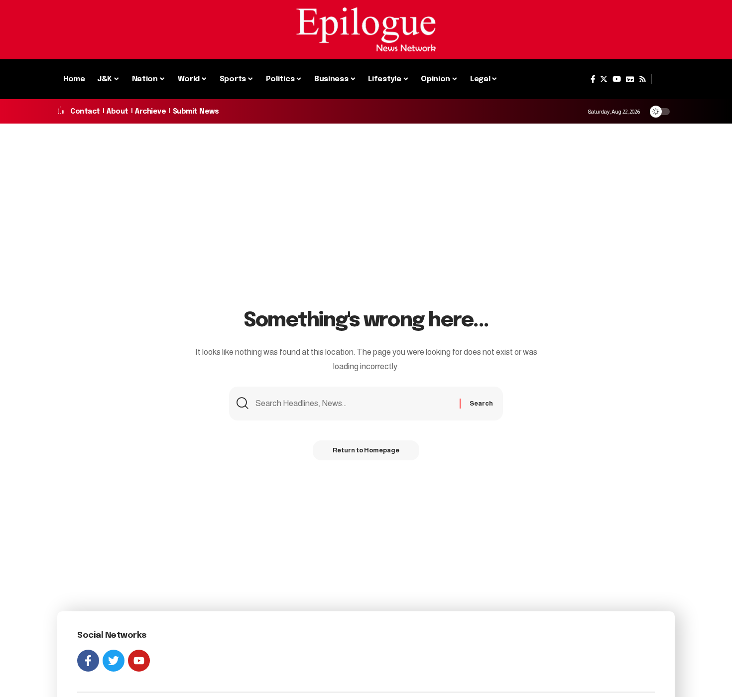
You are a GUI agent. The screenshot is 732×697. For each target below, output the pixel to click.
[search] (663, 79)
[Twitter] (604, 79)
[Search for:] (354, 404)
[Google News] (629, 79)
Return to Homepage (366, 450)
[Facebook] (593, 79)
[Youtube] (139, 661)
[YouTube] (616, 79)
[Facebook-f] (88, 661)
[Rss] (642, 79)
